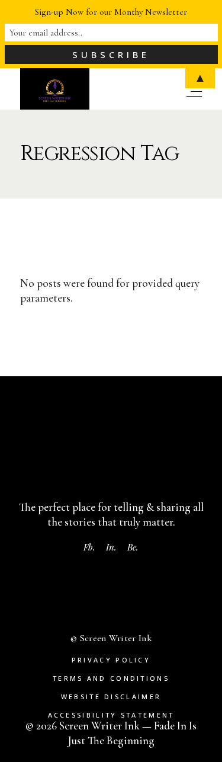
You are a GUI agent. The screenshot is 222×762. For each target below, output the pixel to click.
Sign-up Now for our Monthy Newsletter (111, 12)
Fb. (89, 547)
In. (111, 547)
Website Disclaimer (111, 696)
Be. (133, 547)
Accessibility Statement (111, 714)
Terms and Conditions (111, 678)
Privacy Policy (111, 659)
